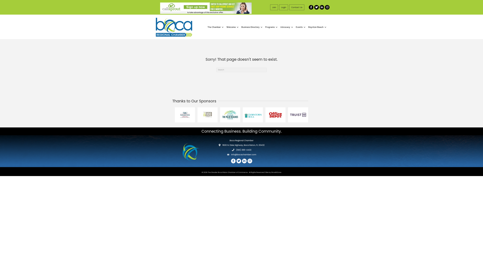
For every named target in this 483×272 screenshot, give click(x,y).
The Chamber (214, 27)
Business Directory (250, 27)
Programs (270, 27)
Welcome (231, 27)
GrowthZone (276, 172)
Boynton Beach (316, 27)
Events (299, 27)
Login (283, 7)
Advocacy (285, 27)
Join (274, 7)
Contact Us (296, 7)
